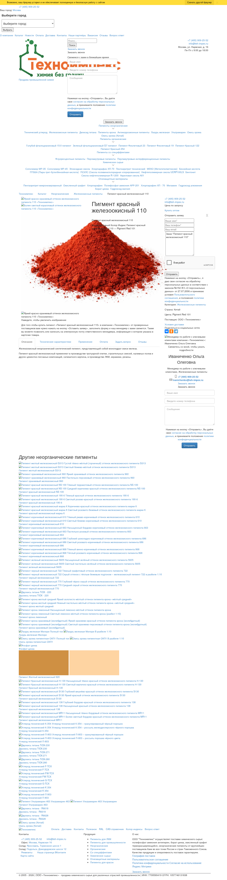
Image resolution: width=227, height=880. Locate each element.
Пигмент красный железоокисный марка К (42, 513)
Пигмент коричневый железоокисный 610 (41, 524)
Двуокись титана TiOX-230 (33, 748)
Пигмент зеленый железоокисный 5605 (40, 567)
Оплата (40, 35)
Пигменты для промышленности (108, 842)
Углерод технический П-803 (34, 741)
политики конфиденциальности (184, 299)
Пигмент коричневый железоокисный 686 (41, 545)
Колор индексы (134, 829)
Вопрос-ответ (117, 35)
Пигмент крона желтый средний (36, 606)
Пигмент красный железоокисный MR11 (40, 720)
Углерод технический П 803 (34, 797)
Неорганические (99, 845)
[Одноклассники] (171, 331)
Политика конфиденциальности (150, 863)
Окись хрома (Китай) (30, 825)
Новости (29, 35)
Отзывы (104, 35)
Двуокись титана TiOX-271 (33, 755)
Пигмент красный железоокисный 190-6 (40, 502)
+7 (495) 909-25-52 (29, 6)
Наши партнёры (77, 35)
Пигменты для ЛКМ (100, 839)
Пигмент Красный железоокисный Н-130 (41, 687)
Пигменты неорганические (113, 125)
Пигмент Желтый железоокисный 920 (39, 677)
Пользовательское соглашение (150, 859)
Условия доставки (174, 324)
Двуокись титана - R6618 (32, 811)
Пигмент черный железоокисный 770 (39, 588)
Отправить (75, 114)
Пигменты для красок (102, 862)
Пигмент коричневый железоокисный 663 (41, 534)
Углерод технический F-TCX (34, 769)
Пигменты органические (113, 138)
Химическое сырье (113, 162)
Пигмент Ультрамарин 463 (33, 804)
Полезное (91, 829)
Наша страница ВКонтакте (51, 852)
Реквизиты (26, 852)
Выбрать (7, 29)
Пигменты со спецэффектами (113, 152)
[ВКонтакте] (167, 331)
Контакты (62, 35)
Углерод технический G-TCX (34, 783)
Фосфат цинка (26, 648)
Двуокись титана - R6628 (32, 818)
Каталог (19, 35)
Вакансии (93, 35)
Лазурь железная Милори (33, 634)
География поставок (143, 855)
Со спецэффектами (101, 852)
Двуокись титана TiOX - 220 (34, 595)
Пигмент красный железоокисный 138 (39, 709)
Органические (98, 849)
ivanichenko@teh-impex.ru (188, 380)
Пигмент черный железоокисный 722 (39, 577)
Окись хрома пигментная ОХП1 (36, 641)
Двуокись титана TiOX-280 (33, 762)
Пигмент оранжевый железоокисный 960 (41, 481)
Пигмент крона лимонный (33, 617)
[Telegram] (176, 331)
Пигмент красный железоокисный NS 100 (41, 491)
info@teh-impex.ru (198, 43)
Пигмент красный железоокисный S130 (40, 698)
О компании (6, 35)
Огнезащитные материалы (113, 178)
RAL (101, 829)
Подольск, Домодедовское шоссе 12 (46, 849)
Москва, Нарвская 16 (40, 842)
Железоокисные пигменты (191, 304)
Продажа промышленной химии (36, 79)
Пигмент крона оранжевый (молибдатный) (42, 627)
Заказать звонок (76, 48)
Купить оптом (172, 210)
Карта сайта (27, 855)
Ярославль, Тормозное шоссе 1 (44, 845)
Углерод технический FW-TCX (35, 776)
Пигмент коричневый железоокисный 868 (41, 556)
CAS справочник (115, 829)
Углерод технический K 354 (34, 790)
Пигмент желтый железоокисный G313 (40, 470)
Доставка (50, 35)
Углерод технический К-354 (34, 730)
